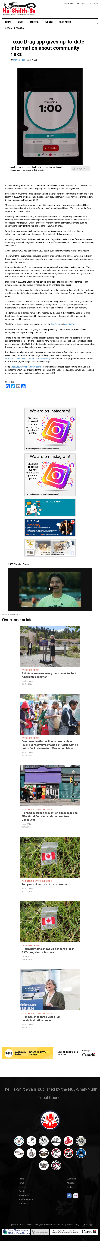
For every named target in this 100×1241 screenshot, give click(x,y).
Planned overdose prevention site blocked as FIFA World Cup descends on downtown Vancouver (50, 816)
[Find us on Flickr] (75, 1196)
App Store (55, 324)
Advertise (82, 3)
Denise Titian (19, 60)
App (91, 1224)
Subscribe (69, 3)
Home (8, 22)
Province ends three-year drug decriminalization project (41, 1018)
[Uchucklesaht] (44, 1166)
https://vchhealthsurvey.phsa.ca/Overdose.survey (27, 358)
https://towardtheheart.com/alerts (26, 367)
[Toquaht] (68, 1154)
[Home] (19, 9)
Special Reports (14, 28)
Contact (93, 3)
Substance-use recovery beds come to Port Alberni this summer (49, 675)
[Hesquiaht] (56, 1142)
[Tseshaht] (81, 1154)
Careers (34, 22)
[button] (50, 116)
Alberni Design (73, 1224)
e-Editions (23, 1203)
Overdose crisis (17, 619)
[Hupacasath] (68, 1142)
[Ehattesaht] (44, 1142)
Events (49, 22)
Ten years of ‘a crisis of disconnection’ (45, 884)
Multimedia (65, 22)
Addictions (28, 809)
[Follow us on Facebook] (69, 1196)
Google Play (69, 324)
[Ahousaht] (19, 1142)
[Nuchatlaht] (44, 1154)
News (20, 22)
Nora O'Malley (27, 824)
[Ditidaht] (31, 1142)
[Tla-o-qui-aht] (56, 1154)
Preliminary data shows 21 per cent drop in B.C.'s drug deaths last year (48, 950)
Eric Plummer (27, 681)
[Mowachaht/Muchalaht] (31, 1154)
